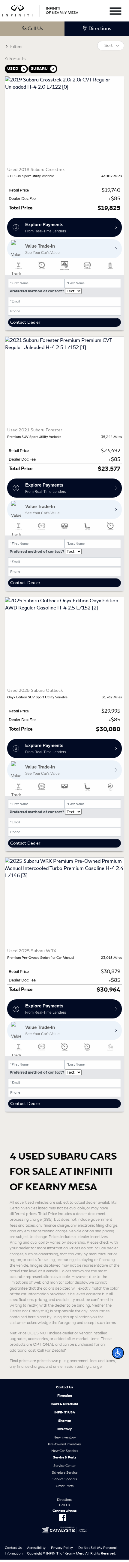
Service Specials (64, 1479)
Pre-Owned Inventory (64, 1444)
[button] (118, 1353)
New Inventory (64, 1437)
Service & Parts (64, 1457)
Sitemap (64, 1421)
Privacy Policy (62, 1548)
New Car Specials (64, 1451)
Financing (64, 1395)
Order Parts (65, 1486)
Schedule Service (64, 1472)
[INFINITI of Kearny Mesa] (40, 10)
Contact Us (64, 1387)
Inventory (64, 1429)
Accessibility (36, 1548)
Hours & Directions (64, 1404)
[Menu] (115, 12)
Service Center (64, 1466)
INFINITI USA (64, 1412)
